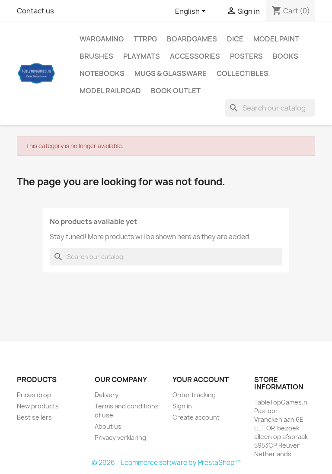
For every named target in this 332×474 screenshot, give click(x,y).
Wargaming (102, 39)
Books (285, 56)
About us (108, 426)
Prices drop (34, 395)
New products (38, 406)
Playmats (141, 56)
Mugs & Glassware (170, 73)
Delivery (106, 395)
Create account (196, 417)
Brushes (96, 56)
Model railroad (110, 90)
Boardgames (192, 39)
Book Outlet (176, 90)
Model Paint (276, 39)
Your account (200, 379)
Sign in (182, 406)
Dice (235, 39)
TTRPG (145, 39)
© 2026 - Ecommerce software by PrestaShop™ (166, 462)
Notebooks (102, 73)
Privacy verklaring (120, 437)
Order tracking (194, 395)
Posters (246, 56)
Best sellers (34, 417)
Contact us (35, 11)
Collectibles (242, 73)
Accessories (195, 56)
